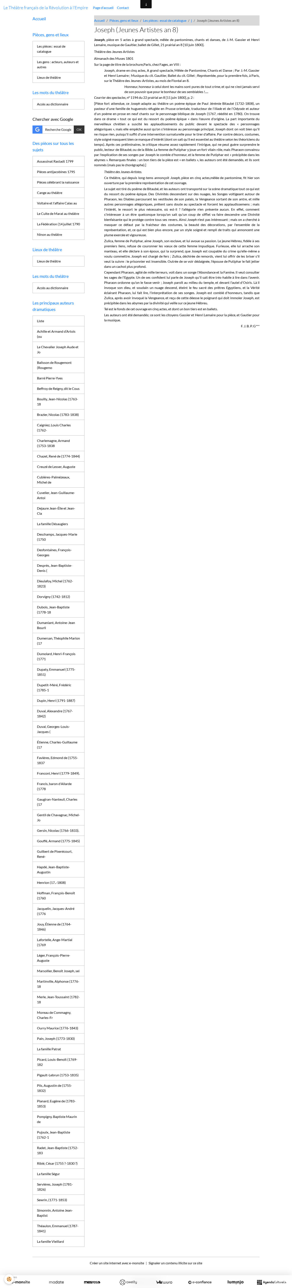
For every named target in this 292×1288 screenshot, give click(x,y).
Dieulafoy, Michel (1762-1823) (55, 583)
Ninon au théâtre (49, 234)
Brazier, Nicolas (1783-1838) (58, 414)
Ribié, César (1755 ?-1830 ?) (57, 1163)
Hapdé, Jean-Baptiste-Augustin (53, 869)
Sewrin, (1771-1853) (52, 1200)
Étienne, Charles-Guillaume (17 (57, 744)
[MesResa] (92, 1282)
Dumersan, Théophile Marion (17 (58, 640)
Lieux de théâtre (49, 77)
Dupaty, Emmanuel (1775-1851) (56, 671)
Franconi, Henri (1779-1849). (58, 773)
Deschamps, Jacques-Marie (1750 (57, 536)
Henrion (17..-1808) (51, 882)
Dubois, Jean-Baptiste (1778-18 (53, 609)
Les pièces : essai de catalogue (164, 20)
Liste (40, 321)
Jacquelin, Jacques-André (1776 (55, 911)
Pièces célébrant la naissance (58, 182)
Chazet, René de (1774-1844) (58, 456)
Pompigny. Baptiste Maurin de (57, 1119)
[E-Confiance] (200, 1282)
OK (79, 129)
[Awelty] (128, 1282)
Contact (123, 8)
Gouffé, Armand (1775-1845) (58, 841)
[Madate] (56, 1282)
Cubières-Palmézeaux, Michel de (53, 479)
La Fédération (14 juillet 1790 (58, 224)
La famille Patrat (49, 1049)
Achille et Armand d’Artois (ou (56, 333)
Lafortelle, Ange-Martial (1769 (54, 942)
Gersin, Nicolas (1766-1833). (58, 830)
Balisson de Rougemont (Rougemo (54, 365)
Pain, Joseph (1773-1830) (56, 1038)
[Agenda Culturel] (271, 1282)
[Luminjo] (236, 1282)
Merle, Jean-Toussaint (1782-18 (58, 999)
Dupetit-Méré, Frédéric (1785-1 (54, 687)
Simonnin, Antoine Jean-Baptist (55, 1212)
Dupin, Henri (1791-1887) (56, 700)
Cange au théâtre (49, 193)
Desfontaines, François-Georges (54, 552)
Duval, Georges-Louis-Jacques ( (53, 729)
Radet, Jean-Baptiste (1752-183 (57, 1150)
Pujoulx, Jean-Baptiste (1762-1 (53, 1134)
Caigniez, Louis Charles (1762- (54, 427)
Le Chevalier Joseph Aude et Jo (57, 349)
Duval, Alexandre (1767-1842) (55, 713)
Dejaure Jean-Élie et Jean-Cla (56, 510)
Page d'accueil (103, 8)
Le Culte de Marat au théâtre (58, 213)
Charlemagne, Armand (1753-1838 (53, 443)
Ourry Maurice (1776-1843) (57, 1028)
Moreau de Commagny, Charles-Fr (54, 1015)
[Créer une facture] (164, 1282)
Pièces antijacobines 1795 (56, 172)
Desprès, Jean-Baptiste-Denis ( (54, 568)
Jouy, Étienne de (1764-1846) (54, 926)
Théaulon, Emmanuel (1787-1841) (57, 1228)
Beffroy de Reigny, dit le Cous (58, 388)
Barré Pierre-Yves (50, 378)
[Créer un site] (20, 1282)
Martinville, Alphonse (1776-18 (58, 983)
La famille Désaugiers (52, 524)
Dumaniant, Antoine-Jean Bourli (56, 625)
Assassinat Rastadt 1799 (55, 161)
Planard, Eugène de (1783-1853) (56, 1103)
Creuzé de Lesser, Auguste (56, 467)
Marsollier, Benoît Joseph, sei (58, 971)
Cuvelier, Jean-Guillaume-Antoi (56, 495)
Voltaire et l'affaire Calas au (57, 203)
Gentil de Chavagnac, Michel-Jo (58, 817)
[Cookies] (9, 1279)
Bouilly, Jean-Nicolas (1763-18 (57, 401)
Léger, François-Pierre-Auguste (53, 957)
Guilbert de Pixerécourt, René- (54, 853)
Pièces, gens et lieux (123, 20)
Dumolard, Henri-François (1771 (56, 656)
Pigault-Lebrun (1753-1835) (58, 1075)
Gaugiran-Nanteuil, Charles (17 (57, 801)
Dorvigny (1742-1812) (53, 596)
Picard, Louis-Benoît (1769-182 (57, 1062)
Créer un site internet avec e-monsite (117, 1263)
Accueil (99, 20)
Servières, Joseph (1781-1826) (55, 1186)
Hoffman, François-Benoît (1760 (56, 895)
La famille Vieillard (50, 1241)
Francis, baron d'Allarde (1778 (54, 786)
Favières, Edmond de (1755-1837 (57, 760)
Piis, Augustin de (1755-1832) (54, 1088)
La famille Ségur (48, 1174)
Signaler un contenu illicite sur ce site (175, 1263)
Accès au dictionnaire (52, 104)
